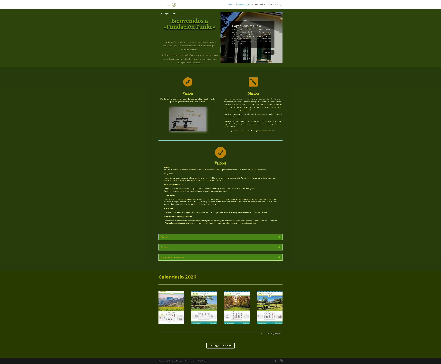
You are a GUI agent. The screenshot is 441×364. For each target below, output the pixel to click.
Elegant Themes (176, 361)
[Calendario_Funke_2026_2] (204, 323)
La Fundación (257, 5)
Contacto (272, 5)
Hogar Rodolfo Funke (247, 26)
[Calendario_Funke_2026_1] (171, 323)
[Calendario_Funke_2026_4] (269, 323)
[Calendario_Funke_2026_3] (237, 323)
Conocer (269, 52)
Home (231, 5)
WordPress (202, 361)
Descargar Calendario (220, 345)
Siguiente (276, 333)
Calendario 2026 (242, 5)
